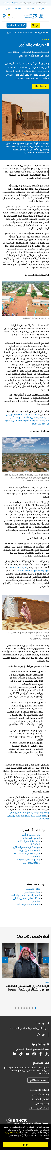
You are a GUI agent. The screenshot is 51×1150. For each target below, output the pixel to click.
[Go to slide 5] (23, 1008)
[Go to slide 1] (34, 1008)
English (42, 8)
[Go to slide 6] (20, 1008)
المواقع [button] (4, 18)
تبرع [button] (9, 18)
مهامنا (33, 32)
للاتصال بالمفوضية (40, 1099)
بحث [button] (13, 18)
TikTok (21, 1054)
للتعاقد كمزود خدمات (39, 1108)
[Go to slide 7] (17, 1008)
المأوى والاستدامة (31, 838)
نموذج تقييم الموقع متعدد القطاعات (32, 570)
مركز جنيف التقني (32, 892)
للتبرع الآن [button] (41, 1034)
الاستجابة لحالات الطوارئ (17, 32)
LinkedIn (14, 1054)
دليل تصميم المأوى (31, 835)
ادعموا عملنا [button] (40, 86)
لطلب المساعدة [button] (15, 25)
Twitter (47, 1054)
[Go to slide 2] (31, 1008)
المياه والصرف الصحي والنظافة (25, 895)
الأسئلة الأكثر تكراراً (40, 1094)
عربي (8, 8)
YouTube (27, 1054)
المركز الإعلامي (42, 1103)
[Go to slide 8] (14, 1008)
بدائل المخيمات (33, 889)
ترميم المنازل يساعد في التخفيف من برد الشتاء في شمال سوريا (27, 987)
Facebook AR (40, 1054)
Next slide (5, 960)
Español (18, 8)
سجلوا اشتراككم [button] (38, 1080)
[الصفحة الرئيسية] (34, 16)
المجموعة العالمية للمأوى (28, 904)
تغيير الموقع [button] (12, 3)
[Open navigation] (47, 16)
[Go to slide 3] (29, 1008)
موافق (25, 1144)
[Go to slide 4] (26, 1008)
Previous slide (46, 960)
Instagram (34, 1054)
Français (30, 8)
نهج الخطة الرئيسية (18, 567)
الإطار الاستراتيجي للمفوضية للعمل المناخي (29, 812)
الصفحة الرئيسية (42, 32)
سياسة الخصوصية (12, 1133)
